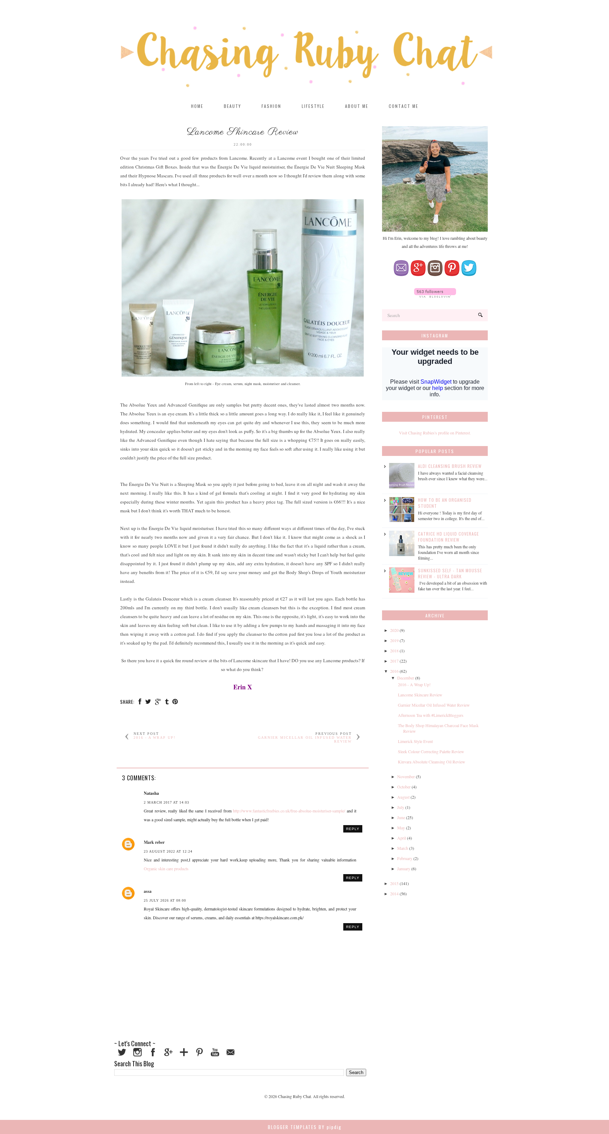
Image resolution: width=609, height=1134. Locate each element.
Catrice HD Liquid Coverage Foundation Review (448, 537)
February (404, 858)
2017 (394, 661)
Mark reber (154, 842)
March (402, 848)
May (401, 827)
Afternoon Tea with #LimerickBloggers (430, 715)
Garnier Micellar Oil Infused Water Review (434, 705)
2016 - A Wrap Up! (155, 737)
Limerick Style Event (415, 741)
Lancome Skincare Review (420, 694)
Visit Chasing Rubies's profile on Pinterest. (435, 432)
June (401, 817)
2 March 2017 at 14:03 (166, 802)
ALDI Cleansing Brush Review (450, 466)
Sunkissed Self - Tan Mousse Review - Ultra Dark (450, 573)
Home (197, 106)
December (405, 678)
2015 (394, 883)
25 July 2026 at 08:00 (165, 900)
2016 (394, 671)
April (401, 838)
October (404, 786)
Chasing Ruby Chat (294, 1096)
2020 (394, 630)
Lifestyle (313, 106)
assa (148, 891)
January (403, 868)
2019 (394, 640)
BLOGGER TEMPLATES (292, 1126)
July (400, 807)
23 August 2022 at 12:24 (168, 851)
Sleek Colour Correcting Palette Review (431, 751)
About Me (356, 106)
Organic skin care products (166, 868)
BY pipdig (330, 1126)
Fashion (271, 106)
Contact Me (403, 106)
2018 (394, 650)
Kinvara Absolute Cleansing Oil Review (431, 761)
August (403, 797)
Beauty (232, 106)
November (406, 776)
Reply (352, 829)
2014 (394, 893)
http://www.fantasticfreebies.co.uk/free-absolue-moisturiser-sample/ (289, 810)
